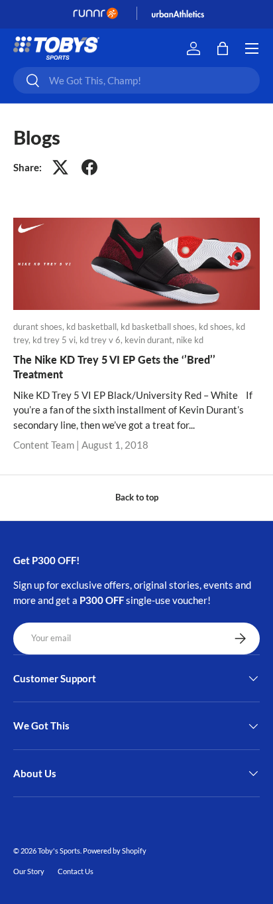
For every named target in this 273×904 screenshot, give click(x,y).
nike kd (189, 340)
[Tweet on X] (60, 167)
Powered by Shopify (114, 850)
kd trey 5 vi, (56, 340)
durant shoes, (39, 326)
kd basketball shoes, (160, 326)
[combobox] (136, 80)
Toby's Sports (59, 850)
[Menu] (251, 48)
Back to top (136, 497)
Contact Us (75, 871)
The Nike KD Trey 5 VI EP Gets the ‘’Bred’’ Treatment (114, 366)
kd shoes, (217, 326)
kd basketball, (93, 326)
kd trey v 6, (102, 340)
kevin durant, (150, 340)
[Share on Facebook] (89, 167)
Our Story (28, 871)
